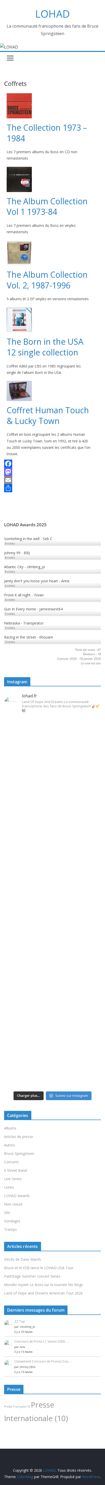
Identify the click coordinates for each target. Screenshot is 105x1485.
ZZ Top (19, 1321)
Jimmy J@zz (27, 1367)
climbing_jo (27, 1326)
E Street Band (15, 1170)
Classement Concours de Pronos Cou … (42, 1361)
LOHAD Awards (17, 1195)
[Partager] (48, 488)
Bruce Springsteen (19, 1153)
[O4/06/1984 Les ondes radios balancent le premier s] (52, 757)
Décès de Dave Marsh (22, 1259)
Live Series (13, 1178)
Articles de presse (18, 1136)
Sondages (12, 1221)
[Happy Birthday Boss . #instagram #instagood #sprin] (52, 1062)
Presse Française (17, 1406)
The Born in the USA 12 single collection (45, 347)
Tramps (10, 1229)
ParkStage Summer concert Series (32, 1276)
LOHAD (52, 14)
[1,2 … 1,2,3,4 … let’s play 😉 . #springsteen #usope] (52, 1080)
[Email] (48, 480)
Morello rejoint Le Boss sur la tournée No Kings (43, 1284)
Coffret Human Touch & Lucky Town (48, 415)
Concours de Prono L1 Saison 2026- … (41, 1341)
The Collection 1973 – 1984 (47, 133)
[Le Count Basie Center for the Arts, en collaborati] (52, 827)
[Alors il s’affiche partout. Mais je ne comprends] (52, 925)
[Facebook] (48, 464)
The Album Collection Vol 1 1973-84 (47, 206)
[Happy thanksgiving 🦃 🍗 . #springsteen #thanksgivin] (52, 874)
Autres (9, 1145)
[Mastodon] (48, 472)
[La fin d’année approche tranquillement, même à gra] (52, 995)
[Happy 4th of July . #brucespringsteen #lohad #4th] (52, 722)
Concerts (11, 1161)
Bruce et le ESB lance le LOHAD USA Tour (38, 1267)
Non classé (13, 1204)
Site (7, 1212)
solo (22, 1347)
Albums (10, 1128)
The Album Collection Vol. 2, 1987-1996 (47, 280)
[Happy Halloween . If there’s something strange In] (52, 896)
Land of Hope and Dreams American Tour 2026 (43, 1293)
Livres (9, 1187)
